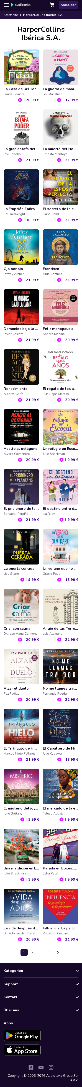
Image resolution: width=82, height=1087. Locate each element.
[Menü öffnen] (6, 5)
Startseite (11, 15)
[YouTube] (41, 1067)
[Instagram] (51, 1067)
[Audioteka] (21, 5)
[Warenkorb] (52, 5)
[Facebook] (31, 1067)
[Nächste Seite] (58, 952)
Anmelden (69, 5)
